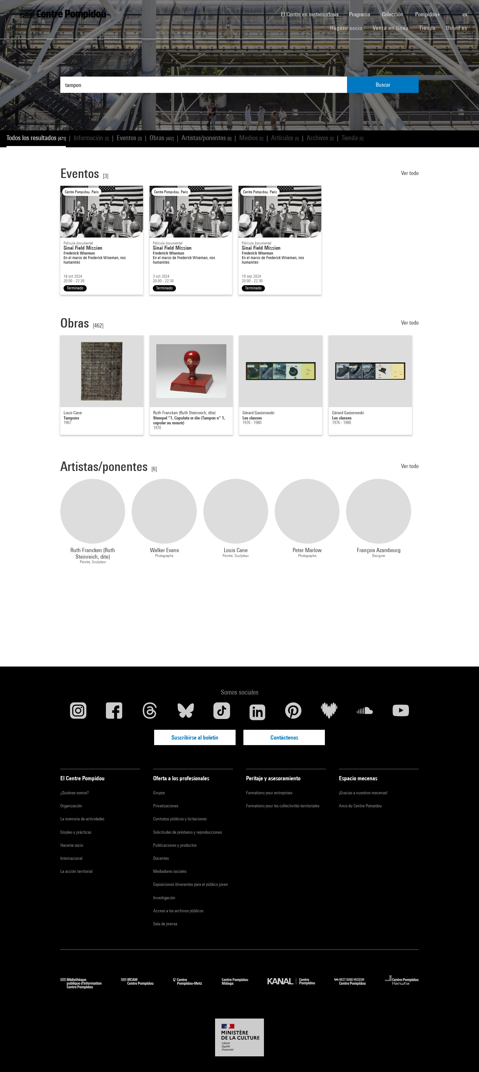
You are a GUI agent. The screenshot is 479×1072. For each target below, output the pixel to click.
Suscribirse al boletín (194, 737)
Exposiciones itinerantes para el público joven (190, 884)
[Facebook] (114, 712)
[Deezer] (329, 712)
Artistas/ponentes (206, 138)
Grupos (159, 792)
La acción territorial (76, 871)
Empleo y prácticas (75, 832)
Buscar (383, 84)
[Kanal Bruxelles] (296, 987)
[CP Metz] (192, 987)
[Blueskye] (186, 712)
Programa (360, 14)
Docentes (161, 858)
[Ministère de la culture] (239, 1037)
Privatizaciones (165, 805)
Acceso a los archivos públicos (178, 910)
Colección (393, 14)
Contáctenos (284, 737)
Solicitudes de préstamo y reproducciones (187, 832)
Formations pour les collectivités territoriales (282, 805)
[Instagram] (78, 712)
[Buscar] (452, 10)
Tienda (430, 27)
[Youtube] (401, 712)
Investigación (164, 897)
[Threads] (150, 712)
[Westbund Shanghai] (354, 987)
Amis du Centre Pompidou (360, 805)
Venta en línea (391, 27)
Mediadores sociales (169, 871)
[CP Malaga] (240, 987)
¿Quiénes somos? (74, 792)
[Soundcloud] (365, 712)
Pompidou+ (428, 14)
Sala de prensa (165, 923)
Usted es (457, 27)
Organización (71, 805)
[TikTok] (222, 712)
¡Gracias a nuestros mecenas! (363, 792)
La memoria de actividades (82, 818)
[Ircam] (142, 987)
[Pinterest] (293, 712)
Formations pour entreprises (269, 792)
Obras (162, 138)
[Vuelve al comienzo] (463, 1056)
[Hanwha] (402, 987)
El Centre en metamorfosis (312, 14)
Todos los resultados (36, 138)
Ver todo (410, 172)
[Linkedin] (257, 712)
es (465, 14)
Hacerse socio (71, 845)
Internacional (71, 858)
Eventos (129, 138)
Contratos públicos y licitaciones (180, 818)
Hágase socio (349, 27)
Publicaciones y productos (174, 845)
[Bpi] (85, 987)
